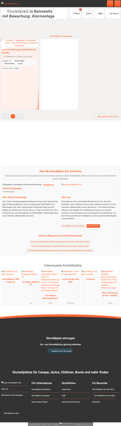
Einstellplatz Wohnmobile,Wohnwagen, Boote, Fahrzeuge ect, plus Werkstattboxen (50, 297)
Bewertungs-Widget (40, 402)
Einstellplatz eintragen (41, 396)
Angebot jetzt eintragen (61, 351)
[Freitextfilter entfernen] (110, 3)
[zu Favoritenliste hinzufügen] (3, 42)
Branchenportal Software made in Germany (43, 424)
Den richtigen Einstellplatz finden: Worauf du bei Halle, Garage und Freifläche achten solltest (60, 250)
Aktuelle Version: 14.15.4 (83, 424)
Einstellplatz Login (11, 413)
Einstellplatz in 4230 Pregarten (10, 280)
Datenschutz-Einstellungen (12, 395)
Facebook (96, 402)
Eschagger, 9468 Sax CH (30, 283)
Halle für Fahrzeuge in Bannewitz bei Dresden (19, 51)
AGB (63, 396)
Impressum (66, 389)
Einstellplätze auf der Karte (103, 389)
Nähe (100, 13)
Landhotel (90, 279)
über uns (4, 389)
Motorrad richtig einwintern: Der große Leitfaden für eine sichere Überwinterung (60, 246)
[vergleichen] (3, 47)
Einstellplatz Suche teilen (107, 117)
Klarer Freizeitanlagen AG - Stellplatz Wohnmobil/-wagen (110, 295)
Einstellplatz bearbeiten (41, 389)
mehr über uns (94, 226)
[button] (5, 116)
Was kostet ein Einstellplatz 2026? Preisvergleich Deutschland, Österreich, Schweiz (60, 242)
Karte (89, 13)
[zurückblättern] (7, 43)
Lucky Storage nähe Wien (70, 280)
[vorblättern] (33, 43)
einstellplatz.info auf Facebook (73, 226)
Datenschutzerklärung (71, 402)
